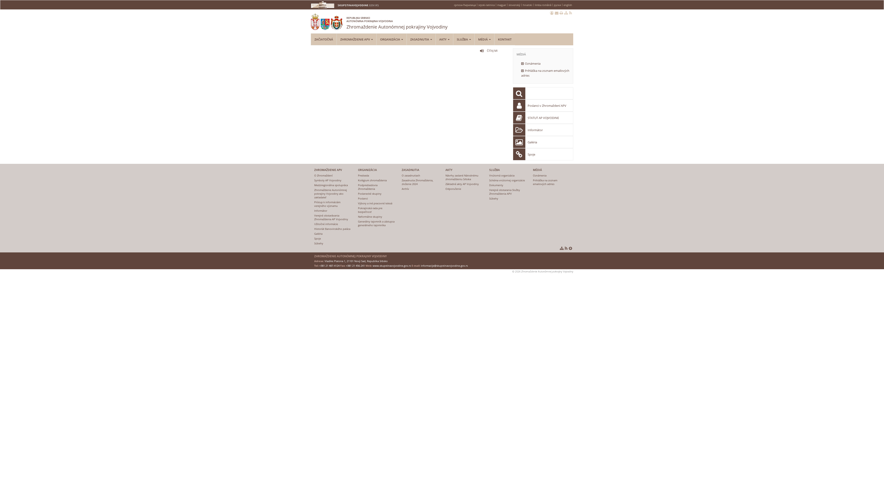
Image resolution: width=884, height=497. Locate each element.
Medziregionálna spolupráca (331, 185)
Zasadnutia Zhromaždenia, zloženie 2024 (417, 182)
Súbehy (318, 243)
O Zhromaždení (323, 175)
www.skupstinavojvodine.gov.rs (392, 265)
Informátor (535, 130)
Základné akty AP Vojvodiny (462, 184)
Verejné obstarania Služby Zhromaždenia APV (504, 191)
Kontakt (505, 39)
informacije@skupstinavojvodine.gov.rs (444, 265)
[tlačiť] (561, 13)
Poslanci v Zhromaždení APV (547, 106)
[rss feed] (570, 13)
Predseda (363, 175)
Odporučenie (453, 189)
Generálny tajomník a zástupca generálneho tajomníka (376, 223)
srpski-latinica (486, 5)
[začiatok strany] (570, 248)
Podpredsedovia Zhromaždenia (368, 187)
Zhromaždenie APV (355, 39)
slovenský (514, 5)
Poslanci (363, 198)
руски (557, 5)
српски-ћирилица (465, 5)
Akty (443, 39)
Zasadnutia (420, 39)
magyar (501, 5)
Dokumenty (496, 185)
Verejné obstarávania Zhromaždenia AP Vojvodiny (331, 217)
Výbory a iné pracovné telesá (375, 203)
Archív (405, 189)
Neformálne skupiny (370, 216)
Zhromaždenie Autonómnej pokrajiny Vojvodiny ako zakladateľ (330, 193)
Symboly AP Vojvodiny (327, 180)
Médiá (483, 39)
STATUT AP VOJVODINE (543, 118)
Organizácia (390, 39)
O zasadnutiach (411, 175)
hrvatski (527, 5)
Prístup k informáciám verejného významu (327, 204)
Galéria (532, 142)
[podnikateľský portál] (552, 13)
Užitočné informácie (326, 224)
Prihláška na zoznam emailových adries (545, 73)
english (568, 5)
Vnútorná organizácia (502, 175)
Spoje (531, 154)
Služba (463, 39)
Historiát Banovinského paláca (332, 229)
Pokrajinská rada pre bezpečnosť (370, 210)
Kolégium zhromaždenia (372, 180)
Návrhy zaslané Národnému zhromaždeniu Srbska (461, 177)
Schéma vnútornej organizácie (507, 180)
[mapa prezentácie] (566, 13)
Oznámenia (533, 63)
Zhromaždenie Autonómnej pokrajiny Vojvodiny (397, 23)
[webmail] (556, 13)
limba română (543, 5)
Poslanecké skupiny (369, 193)
